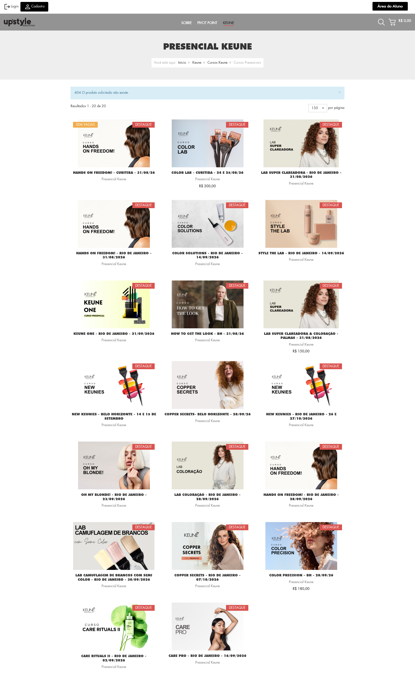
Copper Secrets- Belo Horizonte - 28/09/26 (208, 414)
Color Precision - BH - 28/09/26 (301, 575)
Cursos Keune (217, 63)
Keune (196, 63)
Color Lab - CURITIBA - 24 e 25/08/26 (207, 172)
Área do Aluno (390, 6)
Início (182, 63)
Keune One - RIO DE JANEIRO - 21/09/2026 (113, 334)
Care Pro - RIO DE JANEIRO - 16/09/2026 (207, 656)
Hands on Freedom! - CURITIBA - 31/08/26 (114, 172)
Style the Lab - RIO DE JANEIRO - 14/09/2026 (301, 253)
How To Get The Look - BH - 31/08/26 (207, 334)
